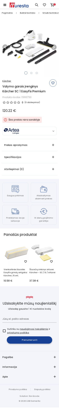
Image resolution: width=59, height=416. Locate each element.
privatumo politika (18, 332)
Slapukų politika (42, 389)
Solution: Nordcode (29, 396)
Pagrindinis (7, 13)
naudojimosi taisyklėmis (34, 329)
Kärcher (6, 81)
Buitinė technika (27, 13)
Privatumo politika (18, 389)
